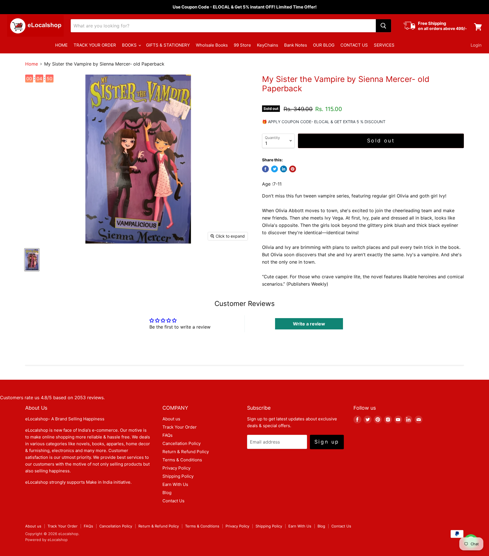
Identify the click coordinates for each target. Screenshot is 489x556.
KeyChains (267, 45)
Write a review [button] (309, 324)
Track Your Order (179, 427)
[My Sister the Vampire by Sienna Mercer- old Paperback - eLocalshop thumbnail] (32, 260)
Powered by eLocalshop (46, 539)
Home (31, 63)
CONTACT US (354, 45)
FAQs (167, 435)
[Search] (383, 25)
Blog (166, 492)
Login (476, 45)
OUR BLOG (323, 45)
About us (171, 419)
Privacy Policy (176, 468)
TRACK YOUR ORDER (95, 45)
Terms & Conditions (182, 459)
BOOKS (130, 45)
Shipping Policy (178, 476)
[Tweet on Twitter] (274, 169)
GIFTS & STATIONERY (168, 45)
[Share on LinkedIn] (283, 169)
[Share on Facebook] (265, 169)
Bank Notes (295, 45)
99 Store (242, 45)
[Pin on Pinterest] (292, 169)
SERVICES (384, 45)
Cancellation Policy (181, 443)
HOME (61, 45)
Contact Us (173, 500)
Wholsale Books (212, 45)
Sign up (326, 442)
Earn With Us (175, 484)
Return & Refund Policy (185, 451)
